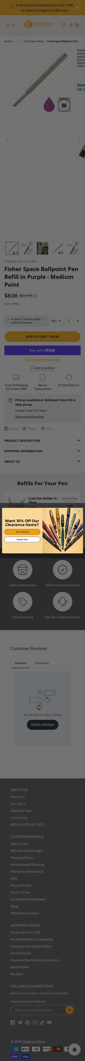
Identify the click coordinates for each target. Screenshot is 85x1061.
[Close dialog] (79, 511)
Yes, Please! (22, 531)
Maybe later (22, 539)
